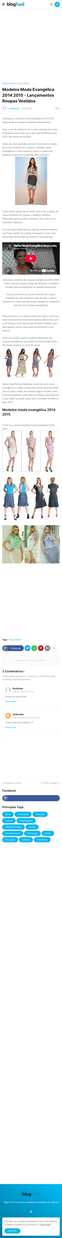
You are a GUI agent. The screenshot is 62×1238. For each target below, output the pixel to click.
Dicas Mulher (23, 83)
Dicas (8, 814)
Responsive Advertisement (31, 660)
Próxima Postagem (49, 783)
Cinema (9, 820)
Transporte (42, 839)
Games (32, 827)
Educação (10, 839)
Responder (10, 701)
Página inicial (8, 83)
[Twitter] (27, 648)
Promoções (23, 814)
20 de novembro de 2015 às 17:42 (26, 718)
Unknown (18, 714)
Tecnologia (32, 833)
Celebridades (26, 820)
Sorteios (26, 839)
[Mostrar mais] (54, 648)
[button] (3, 4)
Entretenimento (12, 833)
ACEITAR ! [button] (12, 1231)
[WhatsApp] (34, 648)
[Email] (47, 648)
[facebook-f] (31, 798)
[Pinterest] (41, 648)
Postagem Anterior (12, 783)
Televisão (40, 814)
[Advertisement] (31, 46)
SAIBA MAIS (45, 1224)
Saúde (48, 833)
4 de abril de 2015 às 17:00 (23, 692)
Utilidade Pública (13, 827)
